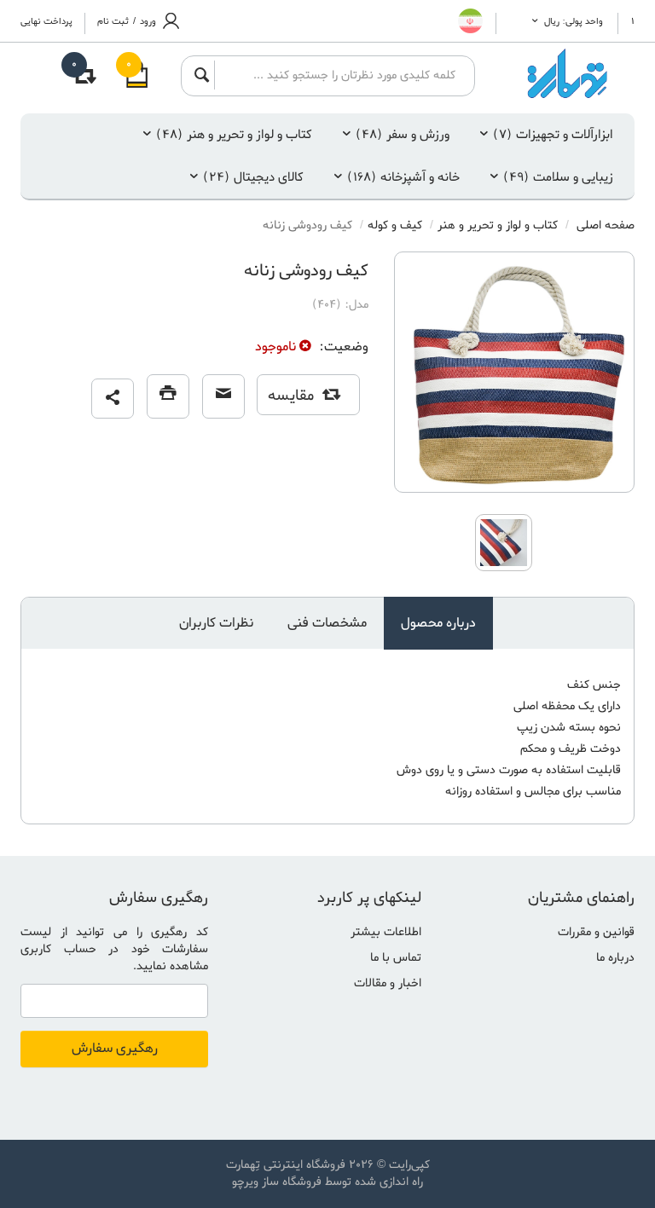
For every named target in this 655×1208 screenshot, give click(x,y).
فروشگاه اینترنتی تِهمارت (285, 1165)
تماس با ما (395, 958)
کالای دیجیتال (253, 177)
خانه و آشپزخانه (403, 177)
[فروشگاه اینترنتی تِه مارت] (568, 74)
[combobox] (339, 75)
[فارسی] (470, 21)
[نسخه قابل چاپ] (168, 396)
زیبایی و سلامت (558, 177)
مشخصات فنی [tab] (327, 623)
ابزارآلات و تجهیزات (553, 134)
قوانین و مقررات (596, 932)
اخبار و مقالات (387, 983)
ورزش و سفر (402, 134)
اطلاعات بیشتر (386, 932)
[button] (112, 399)
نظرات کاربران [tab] (216, 623)
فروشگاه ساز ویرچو (277, 1182)
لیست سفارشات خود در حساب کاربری (114, 940)
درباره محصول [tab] (438, 623)
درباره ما (615, 958)
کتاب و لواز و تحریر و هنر (234, 134)
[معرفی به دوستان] (223, 396)
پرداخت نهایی (46, 21)
